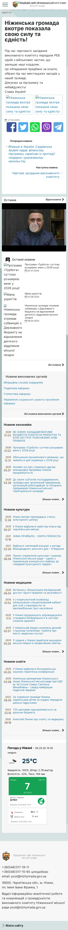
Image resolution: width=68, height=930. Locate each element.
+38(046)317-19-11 (15, 867)
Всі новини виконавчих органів (43, 413)
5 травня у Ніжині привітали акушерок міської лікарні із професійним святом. (37, 642)
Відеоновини (54, 199)
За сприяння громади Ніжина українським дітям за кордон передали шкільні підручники (37, 699)
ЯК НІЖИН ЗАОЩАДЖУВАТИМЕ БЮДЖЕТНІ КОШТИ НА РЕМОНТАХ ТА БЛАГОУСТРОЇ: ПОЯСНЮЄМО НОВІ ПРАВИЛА (37, 436)
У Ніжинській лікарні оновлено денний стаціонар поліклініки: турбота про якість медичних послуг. (37, 630)
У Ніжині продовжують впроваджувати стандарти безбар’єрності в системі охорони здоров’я (37, 618)
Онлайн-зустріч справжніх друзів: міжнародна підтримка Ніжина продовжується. (34, 469)
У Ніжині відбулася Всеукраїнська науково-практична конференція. (34, 670)
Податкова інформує (16, 388)
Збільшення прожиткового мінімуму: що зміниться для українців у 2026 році (38, 458)
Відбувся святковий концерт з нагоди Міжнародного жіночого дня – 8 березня (38, 547)
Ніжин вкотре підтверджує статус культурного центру (34, 518)
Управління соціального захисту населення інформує (31, 401)
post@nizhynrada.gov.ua (28, 876)
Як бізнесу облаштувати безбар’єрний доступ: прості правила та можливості (37, 591)
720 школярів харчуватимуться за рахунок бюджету (34, 711)
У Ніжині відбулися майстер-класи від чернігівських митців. (37, 528)
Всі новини (55, 364)
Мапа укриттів (33, 293)
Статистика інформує (17, 393)
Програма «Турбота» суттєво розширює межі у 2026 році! (42, 266)
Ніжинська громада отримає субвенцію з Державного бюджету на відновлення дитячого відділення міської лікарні (42, 311)
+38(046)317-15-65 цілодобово (25, 872)
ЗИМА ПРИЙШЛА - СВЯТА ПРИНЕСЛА (37, 536)
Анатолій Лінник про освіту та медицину (38, 719)
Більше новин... (52, 499)
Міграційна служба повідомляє (23, 382)
